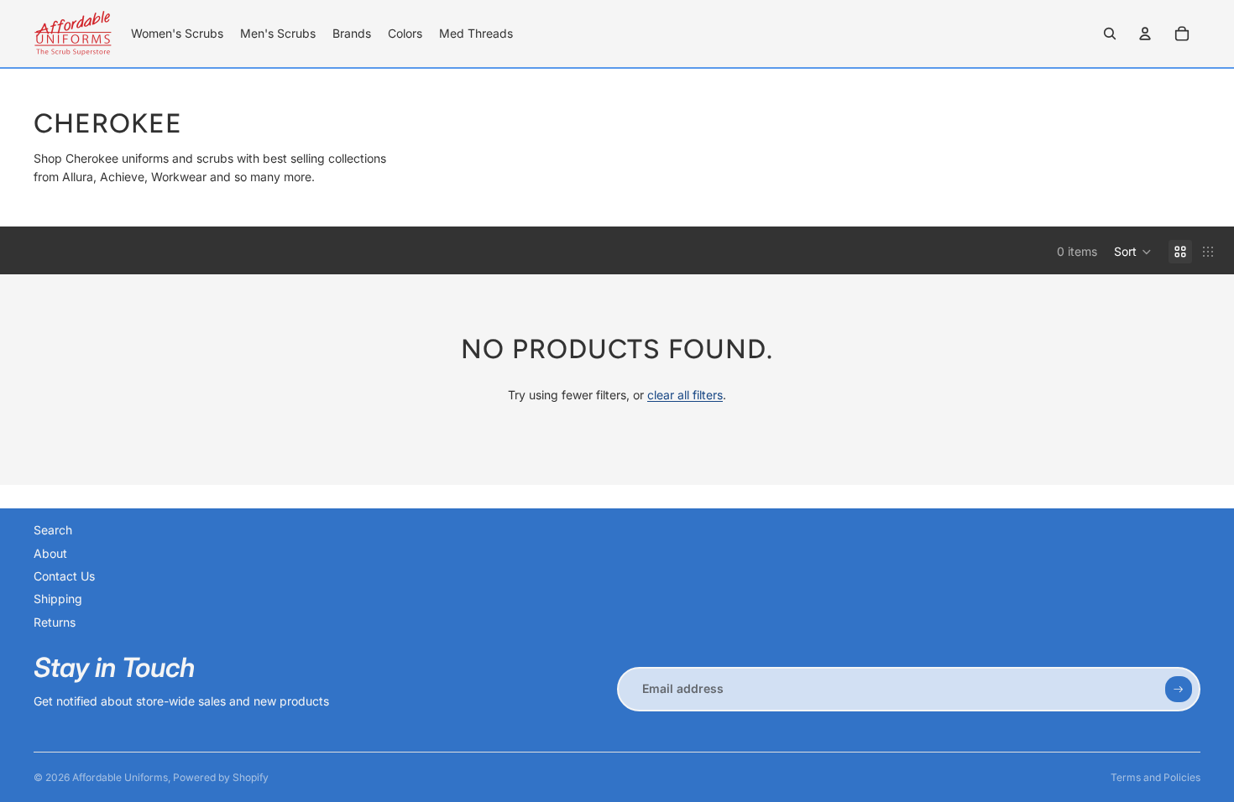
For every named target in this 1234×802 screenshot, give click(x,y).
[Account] (1145, 33)
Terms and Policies (1155, 777)
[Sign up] (1178, 689)
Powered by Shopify (221, 777)
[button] (1133, 251)
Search (53, 530)
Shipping (58, 598)
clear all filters (685, 395)
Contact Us (64, 576)
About (50, 553)
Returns (55, 622)
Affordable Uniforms (120, 777)
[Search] (1109, 33)
